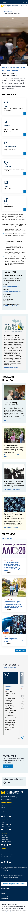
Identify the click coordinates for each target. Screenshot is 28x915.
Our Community (4, 853)
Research (4, 833)
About (2, 805)
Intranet (3, 858)
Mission (3, 807)
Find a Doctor (4, 822)
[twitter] (7, 816)
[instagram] (4, 782)
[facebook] (2, 816)
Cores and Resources (6, 841)
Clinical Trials (4, 835)
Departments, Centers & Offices (8, 854)
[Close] (25, 904)
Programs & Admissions (6, 851)
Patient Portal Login (5, 826)
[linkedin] (7, 845)
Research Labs (4, 837)
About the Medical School (6, 856)
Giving (2, 811)
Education (4, 848)
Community (3, 809)
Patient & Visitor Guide (6, 824)
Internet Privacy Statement (8, 911)
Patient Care (4, 820)
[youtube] (9, 782)
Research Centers (5, 839)
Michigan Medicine (6, 802)
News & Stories (4, 813)
